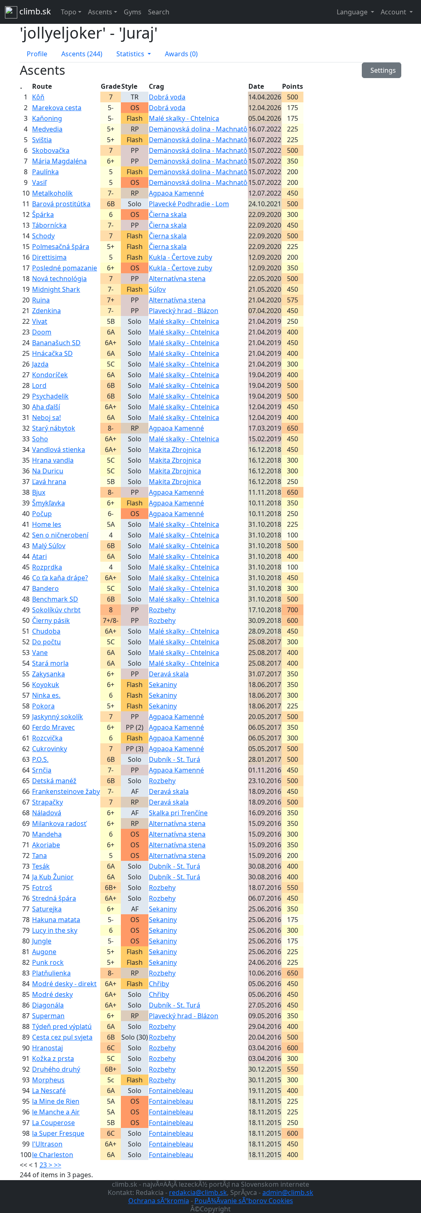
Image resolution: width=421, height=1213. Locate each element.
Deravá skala (169, 673)
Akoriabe (46, 844)
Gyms (132, 11)
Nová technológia (59, 278)
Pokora (43, 705)
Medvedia (47, 129)
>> (57, 1164)
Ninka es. (46, 695)
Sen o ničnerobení (60, 535)
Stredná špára (54, 898)
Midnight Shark (56, 289)
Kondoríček (50, 374)
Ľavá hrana (49, 481)
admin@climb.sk (287, 1192)
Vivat (39, 321)
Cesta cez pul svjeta (62, 1037)
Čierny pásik (51, 620)
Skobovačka (50, 150)
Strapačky (47, 802)
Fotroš (42, 887)
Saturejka (47, 908)
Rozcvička (47, 738)
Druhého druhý (56, 1069)
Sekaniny (163, 684)
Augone (44, 951)
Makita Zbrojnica (175, 449)
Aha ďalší (46, 406)
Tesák (41, 866)
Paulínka (45, 171)
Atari (39, 556)
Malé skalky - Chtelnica (184, 118)
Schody (43, 235)
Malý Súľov (48, 545)
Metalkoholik (52, 193)
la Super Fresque (58, 1133)
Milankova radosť (59, 823)
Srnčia (41, 770)
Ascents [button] (100, 11)
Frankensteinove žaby (66, 791)
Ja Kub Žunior (53, 876)
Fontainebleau (171, 1090)
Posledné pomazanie (64, 267)
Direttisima (49, 257)
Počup (42, 513)
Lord (39, 385)
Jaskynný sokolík (57, 716)
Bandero (45, 588)
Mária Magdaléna (59, 161)
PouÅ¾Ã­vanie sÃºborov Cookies (243, 1200)
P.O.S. (40, 759)
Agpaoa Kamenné (176, 193)
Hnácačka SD (52, 353)
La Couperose (53, 1122)
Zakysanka (48, 673)
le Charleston (52, 1154)
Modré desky (52, 994)
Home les (46, 524)
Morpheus (48, 1079)
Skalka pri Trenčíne (178, 812)
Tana (39, 855)
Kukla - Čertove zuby (180, 257)
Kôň (38, 96)
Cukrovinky (49, 748)
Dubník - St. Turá (174, 759)
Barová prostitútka (61, 203)
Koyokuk (45, 684)
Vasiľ (39, 182)
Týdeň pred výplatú (62, 1026)
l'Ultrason (47, 1143)
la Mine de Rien (55, 1101)
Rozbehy (162, 609)
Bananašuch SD (56, 342)
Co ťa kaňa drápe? (60, 577)
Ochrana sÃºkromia (158, 1200)
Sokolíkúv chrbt (56, 609)
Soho (40, 438)
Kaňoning (47, 118)
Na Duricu (47, 470)
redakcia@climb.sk (198, 1192)
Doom (41, 332)
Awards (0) (181, 53)
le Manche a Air (56, 1111)
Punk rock (48, 962)
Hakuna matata (56, 919)
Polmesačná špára (60, 246)
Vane (40, 652)
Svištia (42, 139)
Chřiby (159, 983)
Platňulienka (51, 973)
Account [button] (394, 11)
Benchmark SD (55, 599)
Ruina (41, 299)
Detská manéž (54, 780)
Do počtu (46, 641)
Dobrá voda (167, 96)
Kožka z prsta (53, 1058)
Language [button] (353, 11)
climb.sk (34, 11)
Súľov (157, 289)
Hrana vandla (53, 460)
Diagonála (48, 1005)
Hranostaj (47, 1047)
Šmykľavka (48, 502)
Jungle (41, 940)
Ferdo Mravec (53, 727)
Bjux (38, 492)
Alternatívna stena (177, 278)
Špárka (43, 214)
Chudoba (46, 631)
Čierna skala (168, 214)
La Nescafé (49, 1090)
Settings (381, 70)
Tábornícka (49, 225)
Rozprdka (47, 567)
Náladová (46, 812)
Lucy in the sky (54, 930)
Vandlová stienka (58, 449)
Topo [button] (68, 11)
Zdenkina (46, 310)
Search (158, 11)
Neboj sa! (46, 417)
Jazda (40, 364)
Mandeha (47, 834)
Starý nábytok (53, 428)
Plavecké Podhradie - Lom (189, 203)
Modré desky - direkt (64, 983)
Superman (48, 1015)
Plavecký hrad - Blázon (183, 310)
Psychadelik (50, 396)
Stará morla (50, 663)
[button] (133, 53)
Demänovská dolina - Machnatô (198, 129)
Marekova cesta (56, 107)
